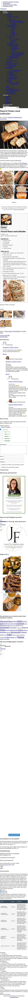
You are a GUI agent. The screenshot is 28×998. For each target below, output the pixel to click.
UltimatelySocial (14, 997)
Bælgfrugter (7, 623)
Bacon (11, 621)
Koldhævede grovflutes (18, 318)
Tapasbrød (2, 327)
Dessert (2, 625)
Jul (27, 627)
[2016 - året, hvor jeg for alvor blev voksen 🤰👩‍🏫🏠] (3, 747)
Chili (15, 623)
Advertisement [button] (4, 978)
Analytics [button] (2, 970)
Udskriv (5, 226)
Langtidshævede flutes (5, 318)
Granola (18, 625)
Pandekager (23, 632)
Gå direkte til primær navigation (11, 2)
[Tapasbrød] (6, 323)
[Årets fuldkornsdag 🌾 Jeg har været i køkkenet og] (10, 786)
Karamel (7, 630)
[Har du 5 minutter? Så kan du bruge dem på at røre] (3, 665)
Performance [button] (3, 961)
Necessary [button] (3, 890)
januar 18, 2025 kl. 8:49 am (16, 381)
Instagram (24, 163)
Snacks (17, 635)
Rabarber (5, 635)
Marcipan (8, 632)
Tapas (15, 637)
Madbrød (25, 630)
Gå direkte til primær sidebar (10, 4)
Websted (2, 462)
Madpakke (3, 632)
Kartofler (12, 630)
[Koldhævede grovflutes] (19, 314)
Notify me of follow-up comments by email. (13, 464)
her (20, 160)
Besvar (5, 354)
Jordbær (24, 627)
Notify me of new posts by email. (10, 467)
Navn (2, 456)
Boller (19, 621)
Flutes (1, 332)
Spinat (8, 637)
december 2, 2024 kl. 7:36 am (10, 347)
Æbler (8, 639)
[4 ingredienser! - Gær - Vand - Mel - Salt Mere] (17, 676)
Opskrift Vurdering (4, 425)
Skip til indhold (6, 3)
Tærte (5, 639)
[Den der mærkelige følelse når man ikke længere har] (10, 671)
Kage (2, 630)
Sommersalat (3, 637)
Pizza (1, 635)
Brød (24, 331)
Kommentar (3, 444)
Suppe (12, 637)
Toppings (2, 639)
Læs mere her (6, 864)
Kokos (16, 630)
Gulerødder (13, 627)
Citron (25, 623)
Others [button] (2, 987)
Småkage (13, 635)
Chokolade (20, 623)
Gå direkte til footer (8, 6)
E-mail (2, 459)
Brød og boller (8, 331)
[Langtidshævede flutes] (6, 314)
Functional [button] (2, 952)
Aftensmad (4, 621)
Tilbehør (20, 637)
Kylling (20, 630)
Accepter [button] (12, 864)
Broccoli (25, 621)
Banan (15, 621)
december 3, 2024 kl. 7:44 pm (13, 361)
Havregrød (19, 627)
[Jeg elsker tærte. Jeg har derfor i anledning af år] (25, 694)
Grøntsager (4, 627)
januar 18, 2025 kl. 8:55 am (16, 404)
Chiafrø (11, 623)
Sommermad (22, 635)
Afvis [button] (1, 864)
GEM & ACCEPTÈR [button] (5, 994)
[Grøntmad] (3, 8)
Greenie (21, 625)
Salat (9, 634)
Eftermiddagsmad (9, 625)
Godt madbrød (16, 331)
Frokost (14, 625)
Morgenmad (15, 632)
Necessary (4, 891)
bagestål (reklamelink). (19, 209)
